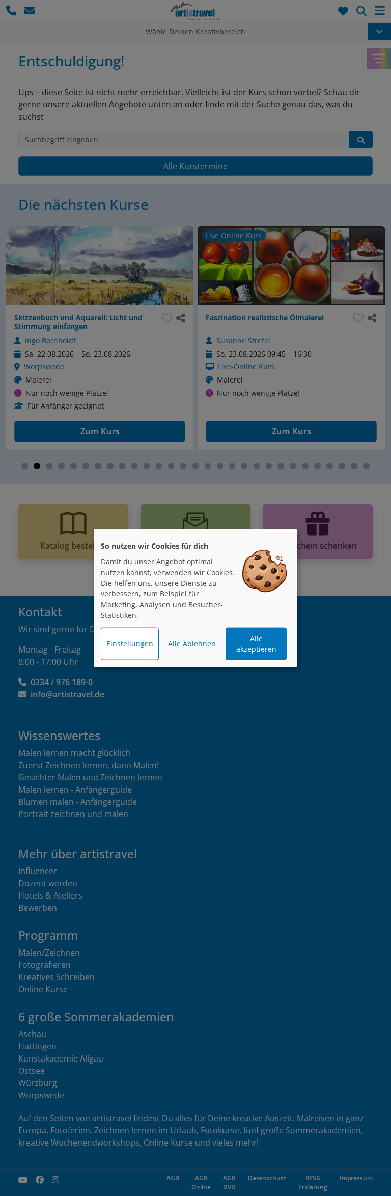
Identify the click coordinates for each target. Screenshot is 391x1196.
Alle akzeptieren (256, 644)
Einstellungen (129, 643)
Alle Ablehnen (192, 643)
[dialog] (195, 598)
